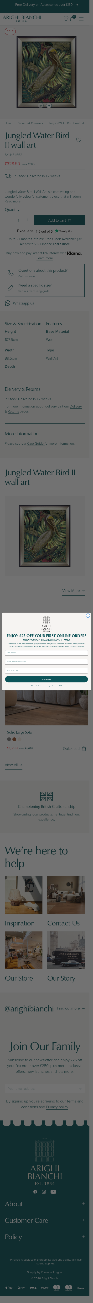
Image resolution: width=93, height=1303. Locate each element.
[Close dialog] (88, 616)
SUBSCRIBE (46, 679)
